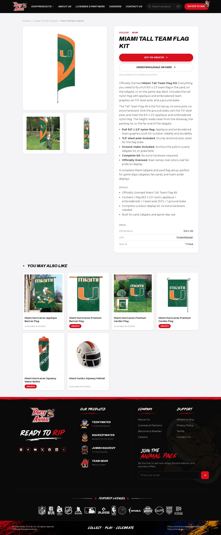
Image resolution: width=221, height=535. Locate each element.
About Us (64, 6)
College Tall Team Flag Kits (45, 21)
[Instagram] (21, 450)
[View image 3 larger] (86, 133)
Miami (135, 33)
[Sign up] (205, 475)
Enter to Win (196, 6)
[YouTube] (35, 450)
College (124, 33)
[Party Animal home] (19, 6)
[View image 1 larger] (64, 68)
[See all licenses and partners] (110, 510)
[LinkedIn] (57, 450)
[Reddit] (49, 450)
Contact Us (134, 6)
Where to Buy (185, 419)
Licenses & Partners (90, 6)
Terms (180, 431)
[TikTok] (28, 450)
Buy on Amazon (154, 57)
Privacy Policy (185, 425)
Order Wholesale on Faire (154, 67)
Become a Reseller (150, 431)
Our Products (41, 6)
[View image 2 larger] (43, 133)
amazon (75, 326)
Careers (115, 6)
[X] (42, 450)
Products (26, 21)
